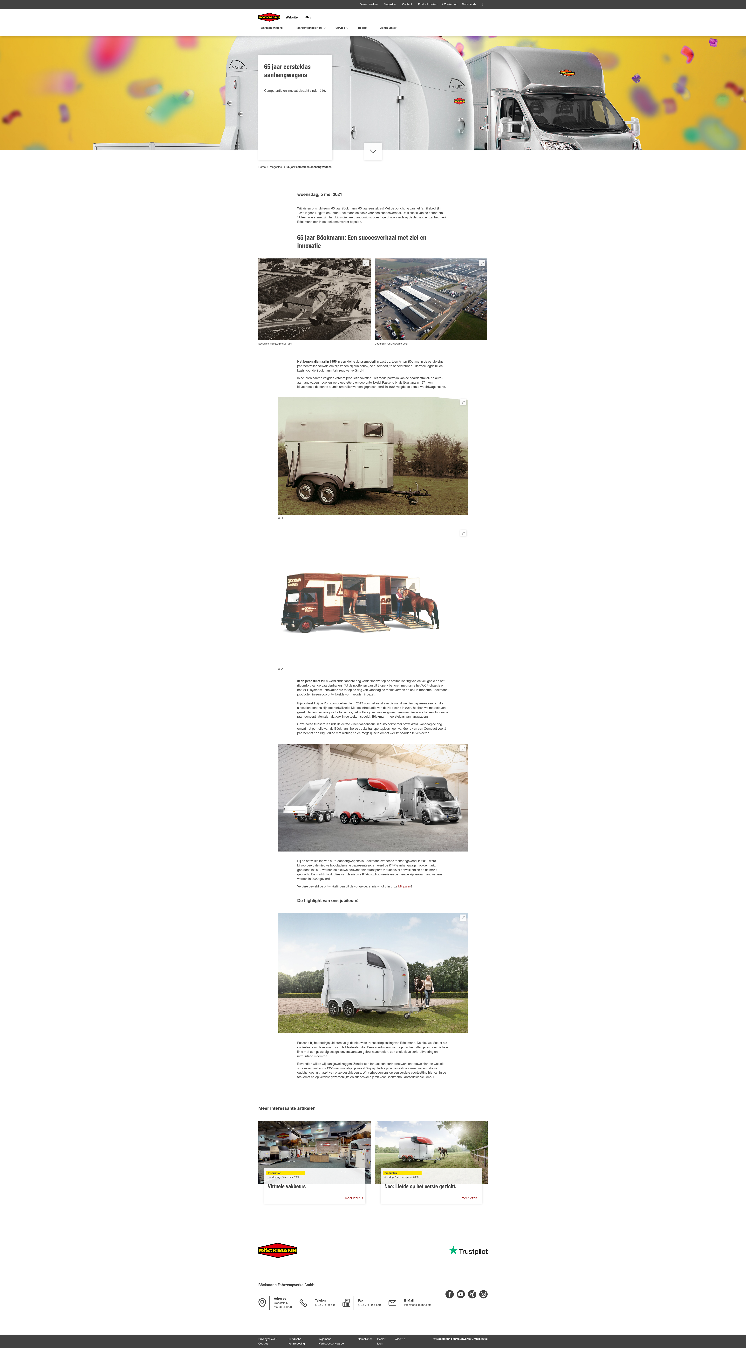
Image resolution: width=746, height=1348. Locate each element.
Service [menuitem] (340, 28)
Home (262, 167)
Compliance (365, 1339)
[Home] (269, 17)
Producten (390, 1173)
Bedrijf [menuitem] (362, 28)
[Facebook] (449, 1294)
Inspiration (274, 1173)
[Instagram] (483, 1294)
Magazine (390, 4)
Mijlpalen (404, 886)
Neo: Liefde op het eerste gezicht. (420, 1187)
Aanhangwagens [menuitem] (272, 28)
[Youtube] (461, 1294)
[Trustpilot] (468, 1250)
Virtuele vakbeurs (287, 1187)
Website (292, 17)
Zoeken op (450, 4)
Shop (308, 17)
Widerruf (400, 1339)
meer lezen (353, 1198)
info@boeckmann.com (417, 1305)
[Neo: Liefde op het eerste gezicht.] (431, 1152)
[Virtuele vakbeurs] (314, 1152)
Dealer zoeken (369, 4)
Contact (407, 4)
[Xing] (472, 1294)
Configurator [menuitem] (388, 28)
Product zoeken (427, 4)
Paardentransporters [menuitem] (309, 28)
